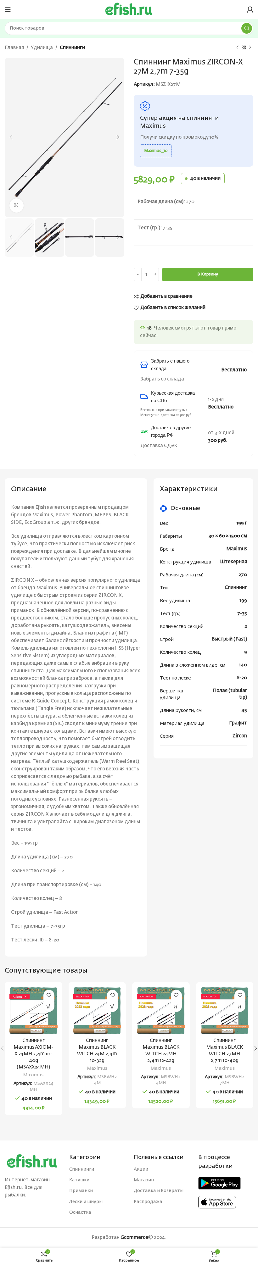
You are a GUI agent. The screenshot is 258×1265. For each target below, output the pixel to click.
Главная (14, 47)
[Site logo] (129, 9)
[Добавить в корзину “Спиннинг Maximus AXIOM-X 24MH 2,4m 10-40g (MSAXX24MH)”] (48, 1006)
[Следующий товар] (250, 48)
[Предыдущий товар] (237, 48)
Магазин (144, 1180)
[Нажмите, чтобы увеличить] (16, 205)
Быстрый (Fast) (229, 639)
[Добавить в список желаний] (48, 995)
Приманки (81, 1191)
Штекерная (233, 561)
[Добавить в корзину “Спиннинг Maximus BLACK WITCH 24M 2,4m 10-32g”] (112, 1006)
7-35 (242, 613)
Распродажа (148, 1202)
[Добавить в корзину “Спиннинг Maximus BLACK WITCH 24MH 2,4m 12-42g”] (176, 1006)
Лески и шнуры (86, 1202)
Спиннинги (72, 47)
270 (242, 574)
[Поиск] (246, 28)
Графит (238, 723)
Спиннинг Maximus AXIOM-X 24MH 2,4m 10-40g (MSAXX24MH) (33, 1053)
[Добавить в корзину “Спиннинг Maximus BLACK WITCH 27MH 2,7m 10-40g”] (239, 1006)
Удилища (42, 47)
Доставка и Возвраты (158, 1191)
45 (244, 710)
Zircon (240, 736)
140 (243, 665)
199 (243, 600)
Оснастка (80, 1212)
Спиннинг (236, 587)
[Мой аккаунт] (250, 9)
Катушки (79, 1180)
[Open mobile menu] (8, 9)
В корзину (207, 274)
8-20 (242, 677)
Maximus (236, 549)
